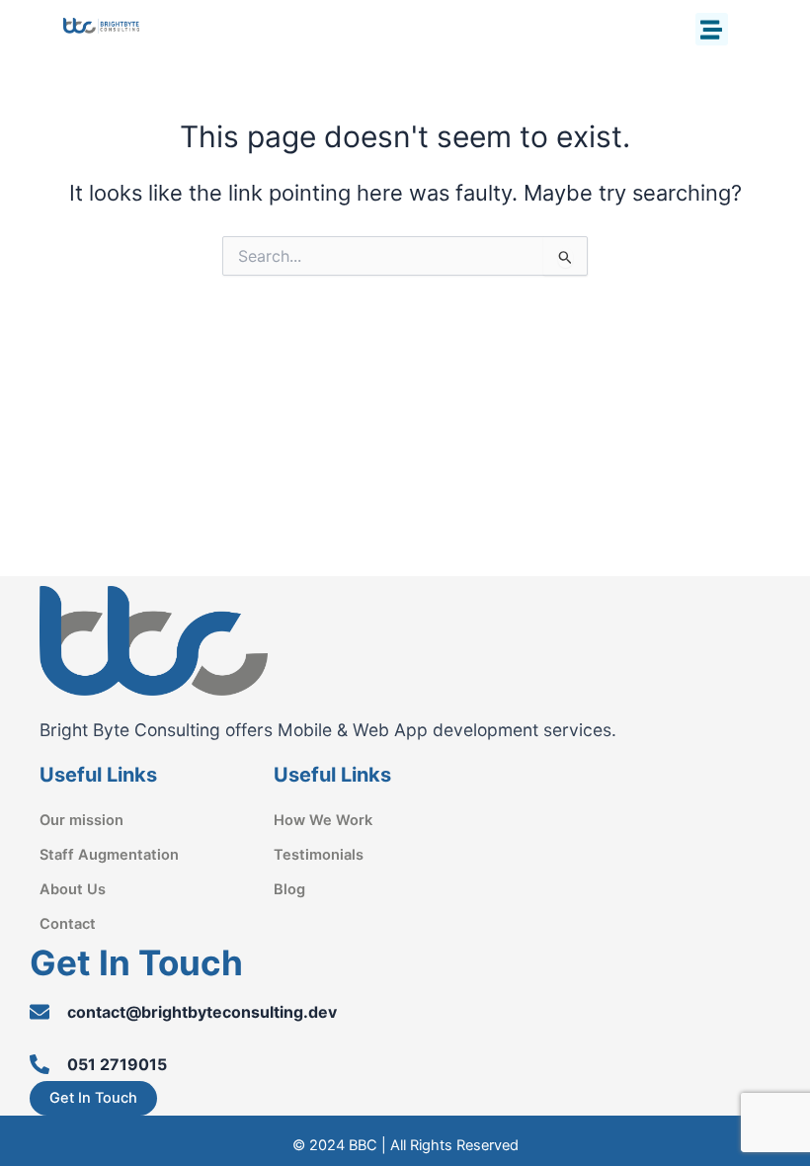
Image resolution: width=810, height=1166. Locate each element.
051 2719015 (117, 1064)
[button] (711, 29)
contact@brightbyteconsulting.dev (202, 1012)
